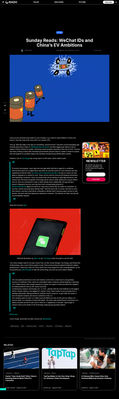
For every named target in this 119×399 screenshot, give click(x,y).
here (24, 205)
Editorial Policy (111, 338)
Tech (41, 326)
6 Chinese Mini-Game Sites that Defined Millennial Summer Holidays (96, 377)
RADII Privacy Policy (100, 338)
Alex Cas (37, 258)
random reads (32, 326)
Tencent (49, 326)
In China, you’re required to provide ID (45, 173)
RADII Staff (28, 50)
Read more (14, 314)
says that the (19, 186)
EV (23, 326)
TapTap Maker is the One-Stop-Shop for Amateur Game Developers (59, 377)
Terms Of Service (89, 338)
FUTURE (59, 32)
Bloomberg (47, 319)
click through (26, 270)
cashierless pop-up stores (39, 147)
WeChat (68, 326)
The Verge (25, 158)
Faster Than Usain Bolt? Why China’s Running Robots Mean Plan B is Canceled (21, 378)
